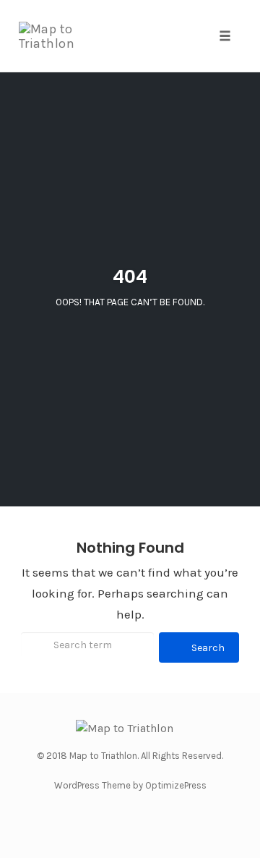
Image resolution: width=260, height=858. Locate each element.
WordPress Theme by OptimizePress (130, 785)
